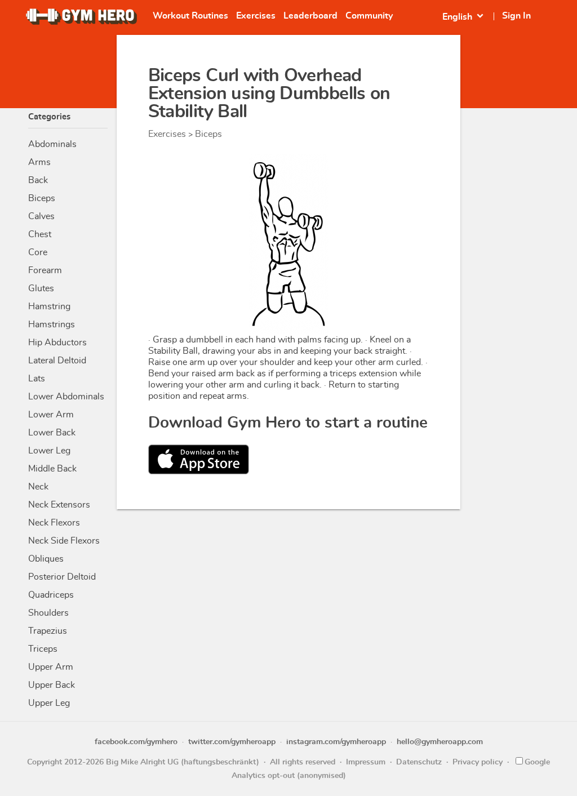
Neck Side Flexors (64, 540)
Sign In (516, 15)
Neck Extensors (59, 504)
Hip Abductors (57, 342)
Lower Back (52, 432)
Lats (36, 378)
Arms (39, 162)
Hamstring (49, 306)
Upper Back (51, 685)
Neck (38, 486)
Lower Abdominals (66, 396)
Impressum (365, 762)
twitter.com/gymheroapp (232, 742)
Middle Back (52, 468)
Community (369, 15)
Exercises (256, 15)
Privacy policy (477, 762)
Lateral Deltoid (57, 360)
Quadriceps (51, 594)
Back (38, 180)
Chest (39, 234)
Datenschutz (419, 762)
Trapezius (47, 630)
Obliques (46, 558)
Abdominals (52, 144)
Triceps (42, 648)
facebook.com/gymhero (136, 742)
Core (37, 252)
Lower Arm (51, 414)
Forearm (45, 270)
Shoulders (48, 612)
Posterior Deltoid (62, 576)
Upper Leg (49, 703)
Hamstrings (51, 324)
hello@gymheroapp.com (440, 742)
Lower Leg (49, 450)
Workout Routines (190, 15)
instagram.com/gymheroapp (336, 742)
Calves (41, 216)
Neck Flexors (54, 522)
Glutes (41, 288)
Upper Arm (50, 667)
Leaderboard (310, 15)
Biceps (41, 198)
